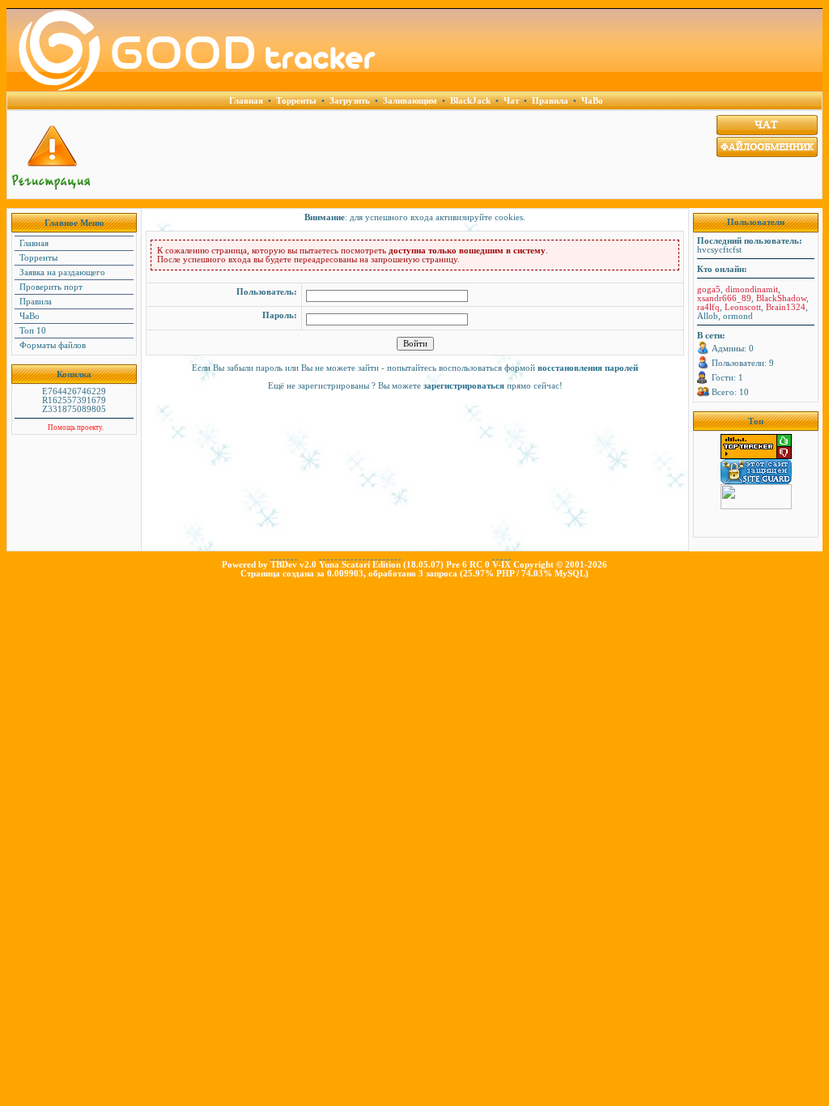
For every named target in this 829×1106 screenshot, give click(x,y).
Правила (34, 301)
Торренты (37, 257)
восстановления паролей (588, 368)
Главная (33, 243)
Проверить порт (50, 287)
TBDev (283, 564)
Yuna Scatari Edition (360, 564)
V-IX (501, 564)
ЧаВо (28, 316)
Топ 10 (31, 330)
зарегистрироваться (463, 385)
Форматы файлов (51, 345)
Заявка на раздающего (61, 272)
